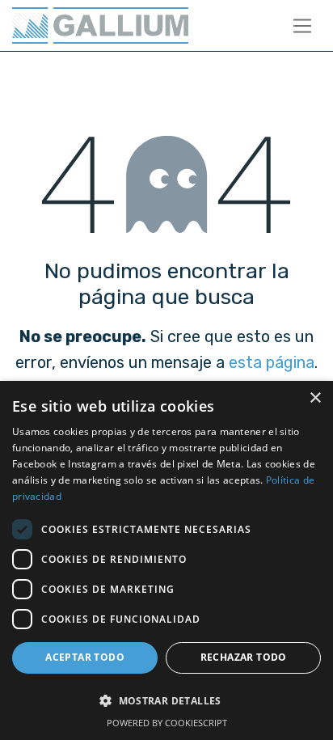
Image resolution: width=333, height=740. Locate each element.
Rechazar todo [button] (243, 657)
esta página (271, 362)
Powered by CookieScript (167, 723)
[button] (166, 700)
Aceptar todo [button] (84, 657)
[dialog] (166, 560)
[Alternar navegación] (303, 25)
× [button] (315, 398)
